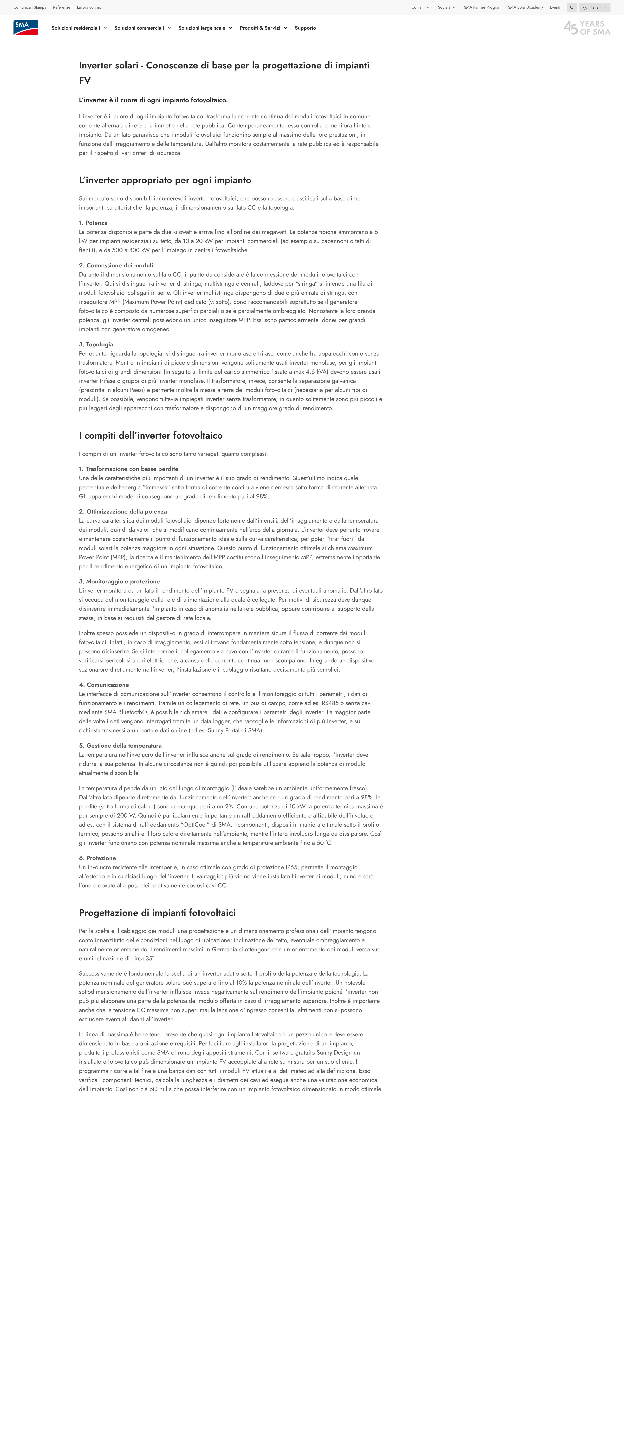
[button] (572, 7)
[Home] (25, 27)
